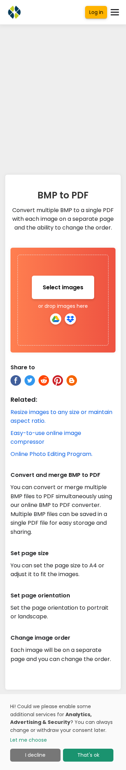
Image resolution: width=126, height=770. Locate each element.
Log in (96, 12)
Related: (23, 399)
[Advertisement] (63, 94)
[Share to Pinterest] (57, 380)
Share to (22, 367)
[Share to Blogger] (71, 380)
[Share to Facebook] (15, 380)
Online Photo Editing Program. (51, 454)
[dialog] (63, 732)
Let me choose (28, 739)
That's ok (88, 754)
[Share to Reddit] (43, 380)
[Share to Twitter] (29, 380)
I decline (35, 754)
